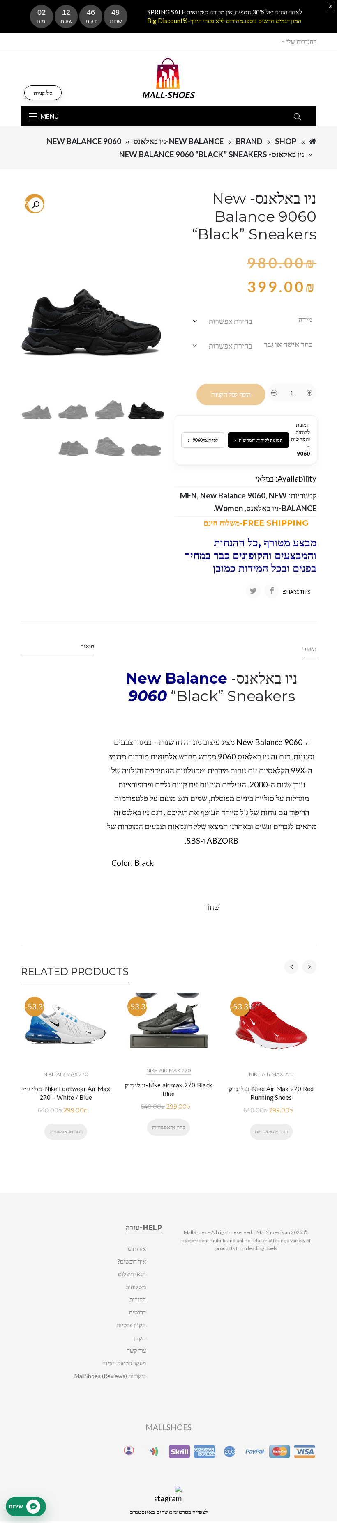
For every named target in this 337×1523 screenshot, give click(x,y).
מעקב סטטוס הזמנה (124, 1363)
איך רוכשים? (132, 1261)
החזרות (137, 1299)
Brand (249, 141)
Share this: (296, 592)
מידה (305, 319)
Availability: (295, 478)
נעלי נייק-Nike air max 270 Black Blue (168, 1089)
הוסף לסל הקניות (231, 395)
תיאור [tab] (88, 645)
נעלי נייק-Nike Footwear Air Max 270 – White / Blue (65, 1093)
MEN (188, 495)
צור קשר (136, 1350)
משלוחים (135, 1286)
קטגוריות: (302, 495)
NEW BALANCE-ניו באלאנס (179, 141)
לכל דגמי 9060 (203, 440)
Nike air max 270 (66, 1074)
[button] (35, 204)
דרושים (137, 1312)
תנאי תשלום (132, 1274)
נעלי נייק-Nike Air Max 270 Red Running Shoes (271, 1093)
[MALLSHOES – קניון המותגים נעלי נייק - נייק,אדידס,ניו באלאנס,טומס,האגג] (169, 77)
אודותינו (136, 1248)
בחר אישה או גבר (288, 344)
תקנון (140, 1337)
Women (229, 508)
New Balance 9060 (84, 141)
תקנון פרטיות (131, 1324)
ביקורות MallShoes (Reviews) (110, 1375)
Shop (286, 141)
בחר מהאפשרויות (65, 1131)
